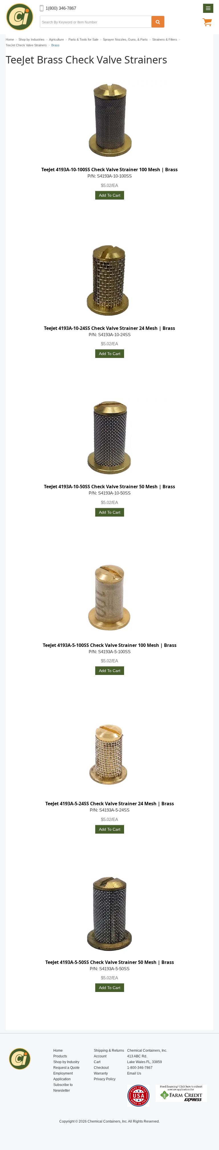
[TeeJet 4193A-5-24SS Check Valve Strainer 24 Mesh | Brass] (109, 755)
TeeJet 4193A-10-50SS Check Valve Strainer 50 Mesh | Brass (109, 486)
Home (58, 1051)
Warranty (101, 1073)
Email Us (134, 1073)
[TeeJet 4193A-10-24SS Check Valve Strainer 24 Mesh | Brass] (109, 280)
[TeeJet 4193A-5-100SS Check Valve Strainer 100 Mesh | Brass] (109, 597)
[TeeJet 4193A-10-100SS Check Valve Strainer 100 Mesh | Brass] (109, 121)
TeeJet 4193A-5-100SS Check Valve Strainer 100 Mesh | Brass (110, 645)
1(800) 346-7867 (61, 8)
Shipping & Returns (109, 1051)
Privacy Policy (104, 1079)
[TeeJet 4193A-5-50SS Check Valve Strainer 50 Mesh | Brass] (109, 914)
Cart (97, 1062)
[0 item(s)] (207, 23)
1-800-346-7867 (140, 1068)
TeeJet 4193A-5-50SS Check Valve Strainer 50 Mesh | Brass (109, 962)
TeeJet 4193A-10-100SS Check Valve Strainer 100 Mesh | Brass (109, 169)
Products (60, 1056)
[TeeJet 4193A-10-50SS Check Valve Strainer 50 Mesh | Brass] (109, 438)
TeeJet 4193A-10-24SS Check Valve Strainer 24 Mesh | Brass (109, 328)
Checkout (101, 1068)
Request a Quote (66, 1068)
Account (100, 1056)
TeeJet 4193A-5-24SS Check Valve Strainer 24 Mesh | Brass (109, 803)
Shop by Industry (66, 1062)
